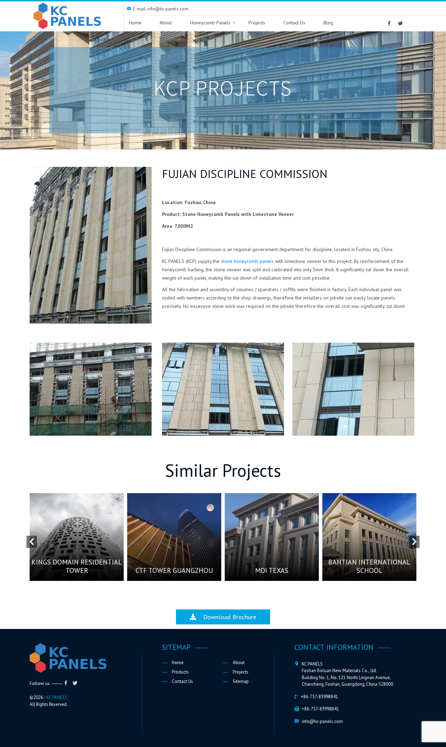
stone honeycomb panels (247, 261)
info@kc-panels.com (322, 721)
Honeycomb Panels (210, 23)
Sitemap (241, 681)
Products (180, 672)
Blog (328, 23)
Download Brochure (226, 617)
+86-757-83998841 (319, 697)
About (166, 23)
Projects (256, 23)
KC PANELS (56, 697)
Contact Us (294, 23)
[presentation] (31, 542)
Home (135, 23)
